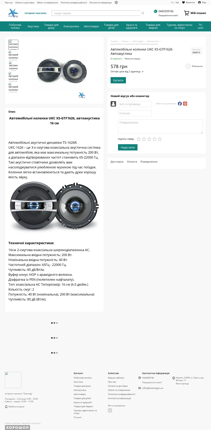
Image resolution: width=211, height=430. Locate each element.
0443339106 (166, 11)
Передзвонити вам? (168, 15)
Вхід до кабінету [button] (116, 377)
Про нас (9, 2)
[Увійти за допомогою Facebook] (180, 104)
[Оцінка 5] (160, 139)
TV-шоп (200, 26)
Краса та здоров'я (131, 26)
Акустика (33, 26)
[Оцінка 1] (139, 139)
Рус (172, 2)
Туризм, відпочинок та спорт (179, 26)
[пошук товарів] (142, 13)
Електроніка (71, 26)
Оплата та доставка (24, 2)
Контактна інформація (101, 2)
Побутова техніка (15, 26)
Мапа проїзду (182, 383)
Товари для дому (51, 26)
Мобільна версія (16, 406)
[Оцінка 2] (144, 139)
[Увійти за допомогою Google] (185, 104)
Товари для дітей (111, 26)
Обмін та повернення (47, 2)
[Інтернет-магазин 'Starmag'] (13, 379)
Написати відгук (132, 58)
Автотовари (91, 26)
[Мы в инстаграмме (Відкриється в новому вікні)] (116, 2)
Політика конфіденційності (74, 2)
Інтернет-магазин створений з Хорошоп (23, 423)
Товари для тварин (153, 26)
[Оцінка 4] (155, 139)
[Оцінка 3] (149, 139)
